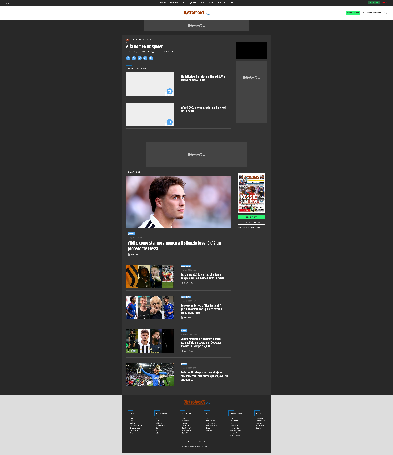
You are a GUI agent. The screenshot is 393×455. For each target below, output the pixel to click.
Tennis (211, 3)
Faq (231, 423)
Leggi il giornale (373, 13)
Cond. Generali (235, 435)
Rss (207, 418)
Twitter (201, 442)
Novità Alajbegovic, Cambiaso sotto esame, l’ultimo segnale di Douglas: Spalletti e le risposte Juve (201, 342)
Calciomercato (185, 266)
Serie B (132, 423)
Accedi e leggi (256, 227)
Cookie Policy (235, 428)
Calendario (174, 3)
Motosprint (185, 425)
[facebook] (128, 58)
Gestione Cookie (235, 430)
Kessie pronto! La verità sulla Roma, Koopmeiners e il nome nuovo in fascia (202, 276)
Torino (202, 3)
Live (385, 3)
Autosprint (185, 421)
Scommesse (221, 3)
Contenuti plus (374, 3)
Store (208, 428)
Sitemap (209, 430)
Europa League (135, 428)
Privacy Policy (235, 433)
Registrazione (260, 421)
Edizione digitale (211, 425)
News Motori (147, 40)
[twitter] (140, 58)
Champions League (136, 425)
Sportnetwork (186, 430)
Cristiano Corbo (189, 283)
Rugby (158, 421)
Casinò (231, 3)
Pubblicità (259, 418)
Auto (183, 418)
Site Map (259, 423)
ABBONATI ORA (353, 13)
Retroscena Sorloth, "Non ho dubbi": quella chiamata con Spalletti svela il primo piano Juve (201, 309)
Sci (157, 418)
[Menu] (7, 2)
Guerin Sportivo (187, 428)
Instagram (194, 442)
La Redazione (234, 421)
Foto (132, 40)
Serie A (184, 3)
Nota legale (234, 425)
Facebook (186, 442)
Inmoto (184, 423)
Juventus (193, 3)
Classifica (163, 3)
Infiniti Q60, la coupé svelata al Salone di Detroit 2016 (203, 109)
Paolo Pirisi (135, 254)
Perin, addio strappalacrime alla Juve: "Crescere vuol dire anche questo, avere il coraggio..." (204, 376)
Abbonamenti (210, 421)
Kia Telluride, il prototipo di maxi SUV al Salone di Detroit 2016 (203, 78)
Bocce (158, 430)
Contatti (233, 418)
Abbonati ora (251, 217)
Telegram (207, 442)
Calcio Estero (134, 430)
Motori (138, 40)
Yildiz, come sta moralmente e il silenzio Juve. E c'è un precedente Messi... (174, 246)
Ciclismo (159, 423)
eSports (158, 433)
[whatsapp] (134, 58)
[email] (145, 58)
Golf (157, 428)
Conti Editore (186, 433)
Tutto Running (160, 425)
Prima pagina (210, 423)
